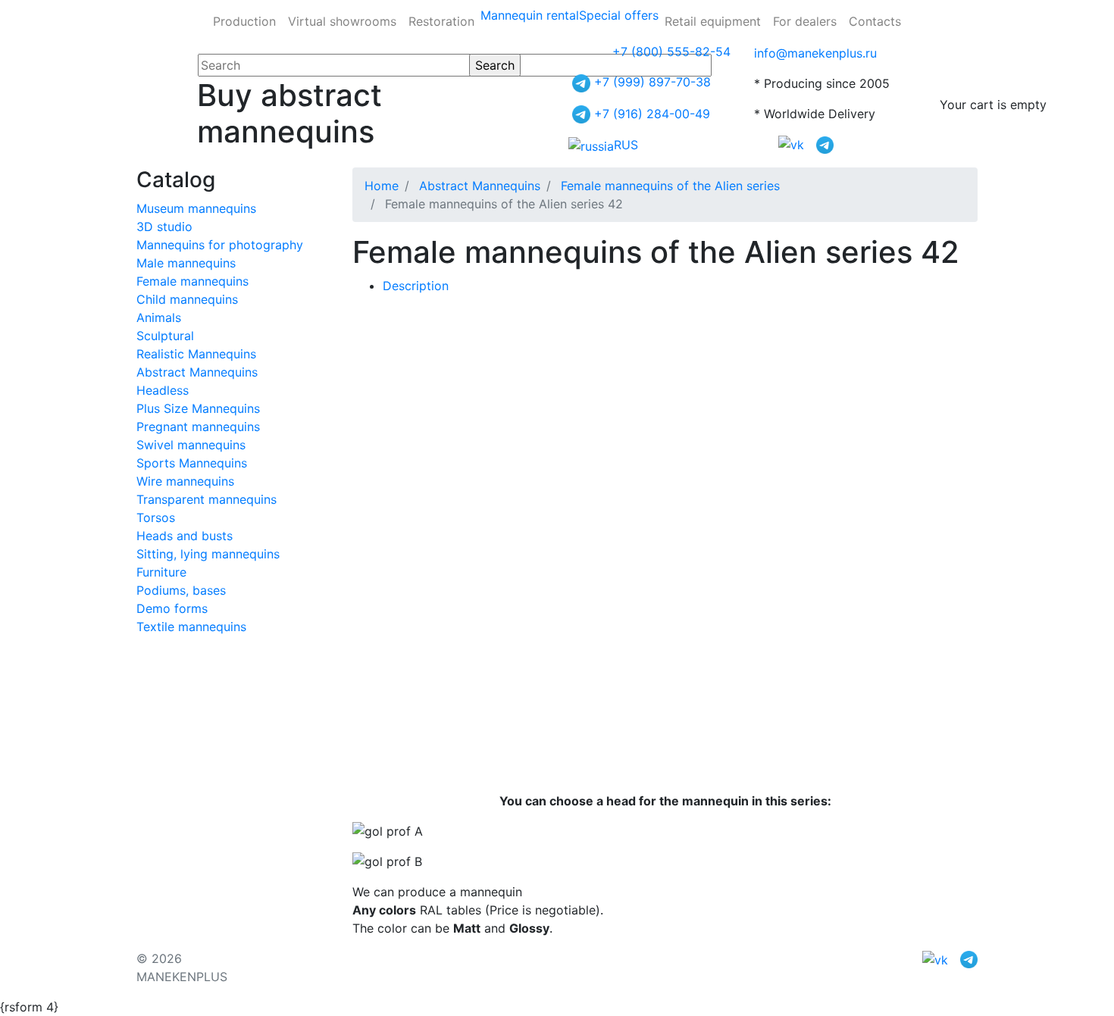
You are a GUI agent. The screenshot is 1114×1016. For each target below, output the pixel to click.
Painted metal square (635, 406)
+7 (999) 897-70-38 (652, 81)
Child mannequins (187, 299)
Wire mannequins (185, 481)
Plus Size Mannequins (198, 408)
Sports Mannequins (191, 462)
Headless (162, 390)
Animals (158, 317)
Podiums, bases (181, 590)
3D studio (164, 226)
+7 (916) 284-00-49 (652, 113)
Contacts (875, 21)
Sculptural (165, 335)
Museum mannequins (196, 208)
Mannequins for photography (219, 244)
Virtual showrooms (342, 21)
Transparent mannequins (206, 499)
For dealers (805, 21)
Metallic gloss (615, 376)
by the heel (549, 437)
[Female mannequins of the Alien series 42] (477, 316)
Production (244, 21)
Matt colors (705, 376)
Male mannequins (186, 262)
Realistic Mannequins (196, 353)
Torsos (155, 517)
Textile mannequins (191, 626)
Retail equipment (713, 21)
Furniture (161, 572)
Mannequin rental (529, 15)
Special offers (619, 15)
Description (416, 285)
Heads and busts (184, 535)
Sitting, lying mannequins (208, 553)
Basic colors (524, 376)
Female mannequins (192, 281)
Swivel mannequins (191, 444)
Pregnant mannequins (198, 426)
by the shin (629, 437)
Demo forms (172, 608)
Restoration (441, 21)
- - (418, 376)
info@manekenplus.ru (815, 53)
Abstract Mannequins (197, 372)
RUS (626, 144)
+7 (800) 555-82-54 (671, 51)
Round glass (522, 406)
